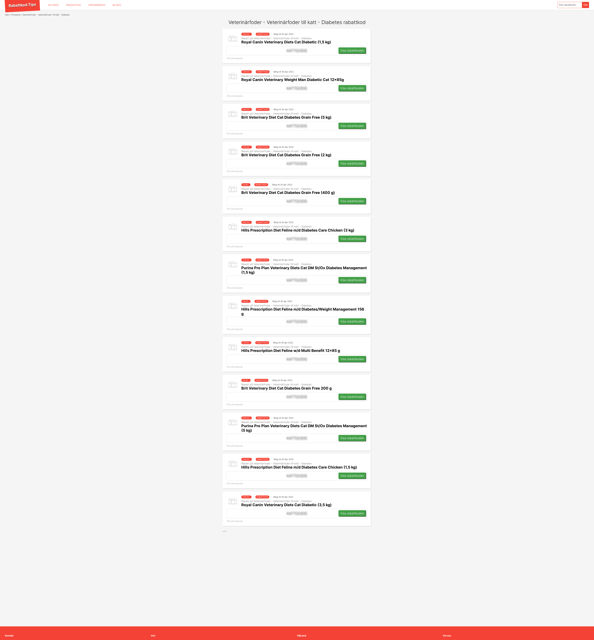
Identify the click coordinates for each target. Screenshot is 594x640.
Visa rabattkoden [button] (352, 50)
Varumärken (96, 5)
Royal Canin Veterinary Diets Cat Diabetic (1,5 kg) (286, 42)
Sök (585, 5)
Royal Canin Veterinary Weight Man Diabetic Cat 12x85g (292, 79)
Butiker (53, 5)
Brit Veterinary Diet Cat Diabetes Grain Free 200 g (286, 388)
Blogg (117, 5)
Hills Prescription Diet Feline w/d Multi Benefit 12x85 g (290, 350)
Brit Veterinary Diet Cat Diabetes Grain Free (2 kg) (286, 155)
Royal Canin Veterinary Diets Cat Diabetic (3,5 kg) (286, 505)
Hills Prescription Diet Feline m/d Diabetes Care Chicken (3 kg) (297, 230)
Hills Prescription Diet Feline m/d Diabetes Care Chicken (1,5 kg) (299, 467)
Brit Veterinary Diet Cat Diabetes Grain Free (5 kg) (286, 117)
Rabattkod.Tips (22, 5)
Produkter (73, 5)
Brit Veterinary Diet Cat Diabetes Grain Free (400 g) (288, 192)
